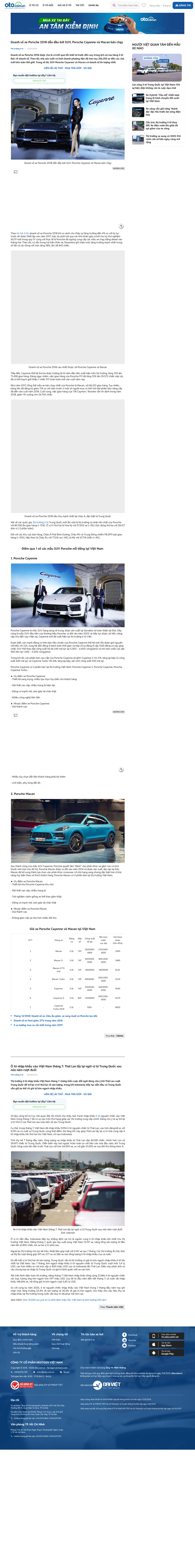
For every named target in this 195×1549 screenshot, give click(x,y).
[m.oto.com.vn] (166, 1335)
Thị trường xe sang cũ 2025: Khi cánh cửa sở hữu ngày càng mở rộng (163, 139)
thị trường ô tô (41, 522)
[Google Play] (166, 1352)
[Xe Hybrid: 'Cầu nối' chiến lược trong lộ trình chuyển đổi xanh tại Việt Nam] (138, 98)
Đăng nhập (155, 5)
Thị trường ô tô (17, 48)
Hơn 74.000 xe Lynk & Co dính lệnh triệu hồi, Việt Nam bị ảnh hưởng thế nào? (64, 1299)
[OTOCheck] (97, 23)
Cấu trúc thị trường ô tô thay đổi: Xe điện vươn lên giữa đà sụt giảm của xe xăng (162, 125)
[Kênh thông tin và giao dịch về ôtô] (15, 4)
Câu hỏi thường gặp (22, 1348)
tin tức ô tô (22, 233)
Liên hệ (16, 1352)
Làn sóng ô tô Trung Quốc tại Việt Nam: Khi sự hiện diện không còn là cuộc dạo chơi (156, 86)
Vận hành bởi (86, 1385)
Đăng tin (185, 5)
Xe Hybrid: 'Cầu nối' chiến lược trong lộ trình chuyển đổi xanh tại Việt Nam (162, 98)
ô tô (98, 1116)
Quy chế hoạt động (61, 1344)
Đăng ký (167, 5)
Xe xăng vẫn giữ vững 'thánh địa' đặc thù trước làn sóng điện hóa (163, 111)
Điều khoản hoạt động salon (26, 1344)
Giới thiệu (56, 1339)
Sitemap (55, 1348)
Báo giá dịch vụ (88, 1339)
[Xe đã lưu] (144, 6)
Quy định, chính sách (23, 1339)
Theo (111, 1307)
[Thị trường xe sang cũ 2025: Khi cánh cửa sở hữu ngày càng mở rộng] (138, 140)
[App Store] (166, 1344)
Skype (66, 1372)
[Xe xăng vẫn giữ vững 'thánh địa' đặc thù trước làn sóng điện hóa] (138, 112)
